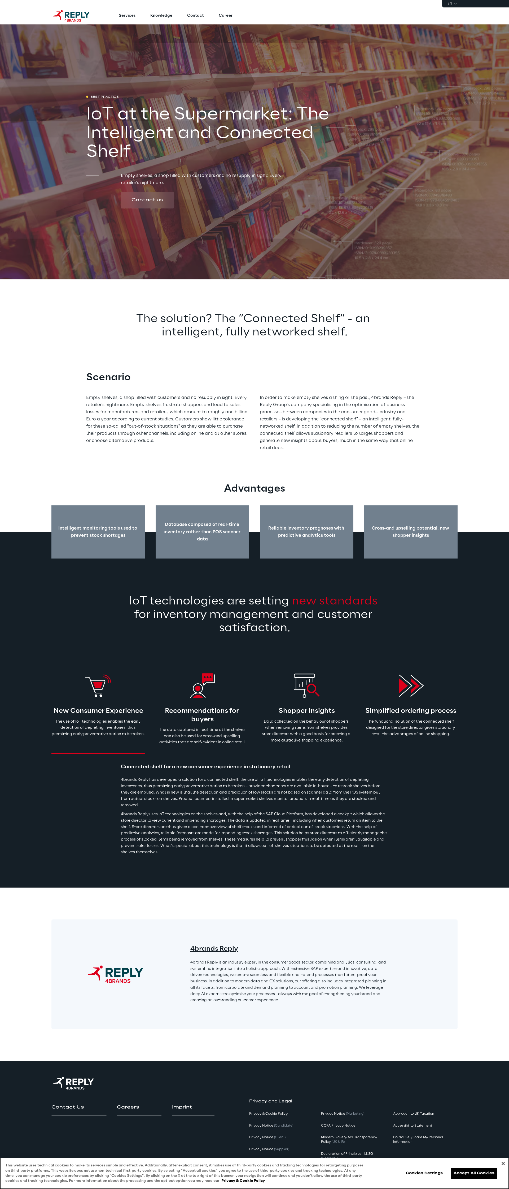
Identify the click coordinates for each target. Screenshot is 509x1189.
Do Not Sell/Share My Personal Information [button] (418, 1140)
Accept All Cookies (474, 1173)
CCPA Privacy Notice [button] (338, 1125)
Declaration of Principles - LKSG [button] (347, 1156)
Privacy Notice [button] (271, 1125)
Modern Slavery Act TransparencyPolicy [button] (349, 1140)
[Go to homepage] (76, 15)
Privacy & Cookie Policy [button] (268, 1113)
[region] (254, 1173)
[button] (147, 200)
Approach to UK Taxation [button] (413, 1113)
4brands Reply (214, 949)
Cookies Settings (424, 1173)
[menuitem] (127, 15)
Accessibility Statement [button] (412, 1125)
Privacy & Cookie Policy (243, 1181)
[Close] (503, 1163)
